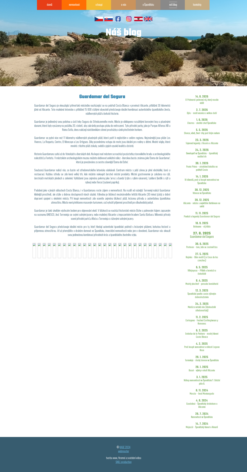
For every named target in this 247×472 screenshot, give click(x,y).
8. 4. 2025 (202, 282)
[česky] (99, 21)
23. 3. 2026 (202, 141)
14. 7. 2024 (202, 425)
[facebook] (118, 21)
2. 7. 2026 (202, 111)
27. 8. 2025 (202, 235)
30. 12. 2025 (202, 191)
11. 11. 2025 (202, 215)
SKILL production (124, 462)
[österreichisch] (138, 21)
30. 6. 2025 (201, 245)
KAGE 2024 (125, 447)
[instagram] (129, 21)
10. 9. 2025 (202, 225)
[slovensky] (108, 21)
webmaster (123, 451)
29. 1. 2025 (202, 359)
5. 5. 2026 (202, 131)
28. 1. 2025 (202, 368)
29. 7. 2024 (202, 415)
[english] (148, 21)
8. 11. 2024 (202, 392)
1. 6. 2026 (201, 121)
